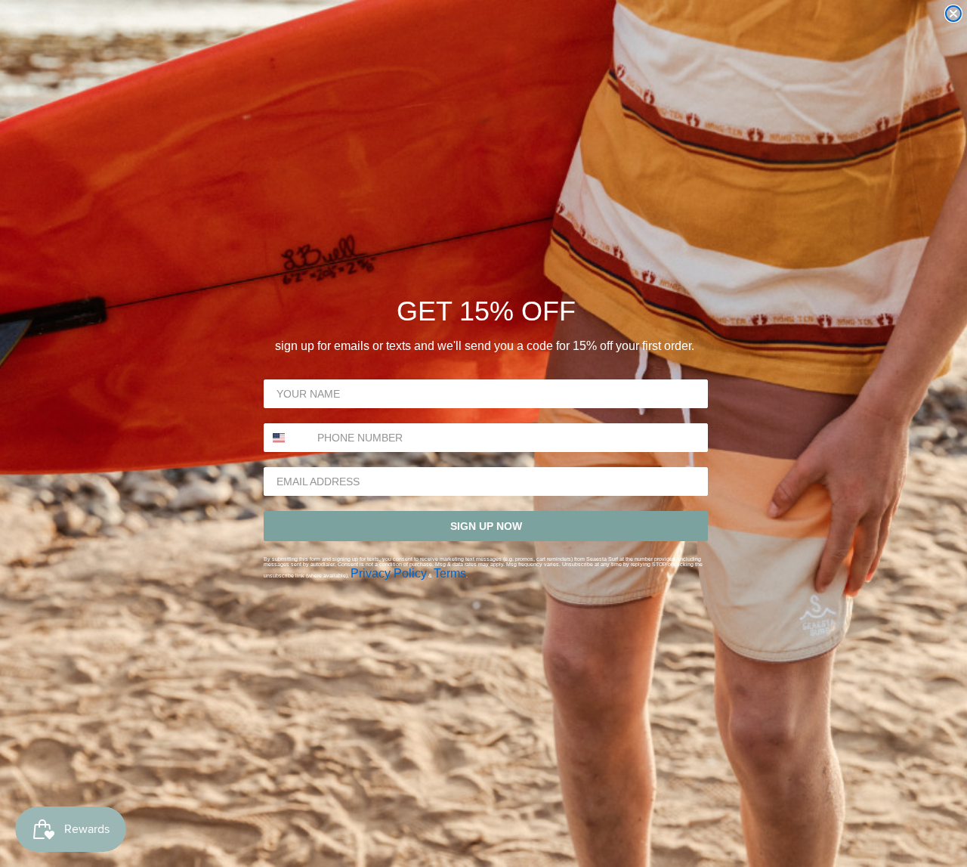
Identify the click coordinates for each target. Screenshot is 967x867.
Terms (450, 573)
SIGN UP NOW (486, 526)
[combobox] (287, 437)
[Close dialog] (953, 13)
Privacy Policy (389, 573)
